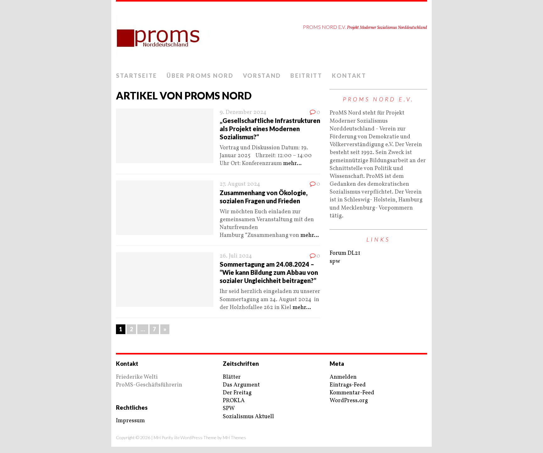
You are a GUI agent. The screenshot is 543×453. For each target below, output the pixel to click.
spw (335, 261)
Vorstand (262, 75)
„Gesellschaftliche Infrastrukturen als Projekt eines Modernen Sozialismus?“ (270, 129)
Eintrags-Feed (348, 385)
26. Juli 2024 (236, 256)
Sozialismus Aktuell (248, 417)
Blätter (232, 377)
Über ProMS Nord (200, 75)
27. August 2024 (240, 184)
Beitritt (306, 75)
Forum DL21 (345, 253)
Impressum (130, 421)
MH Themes (234, 437)
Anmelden (343, 377)
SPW (229, 409)
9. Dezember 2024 (243, 112)
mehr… (292, 164)
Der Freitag (237, 393)
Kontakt (349, 75)
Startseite (136, 75)
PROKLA (234, 401)
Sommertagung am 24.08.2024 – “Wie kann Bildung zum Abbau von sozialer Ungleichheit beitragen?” (269, 272)
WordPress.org (349, 401)
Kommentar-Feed (352, 393)
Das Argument (241, 385)
